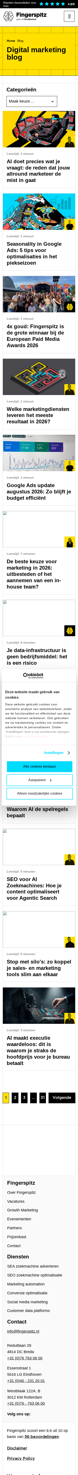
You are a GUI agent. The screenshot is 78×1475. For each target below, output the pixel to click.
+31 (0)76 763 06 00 (24, 1358)
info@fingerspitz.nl (23, 1331)
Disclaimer (17, 1448)
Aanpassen (37, 780)
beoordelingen (41, 1437)
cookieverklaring (35, 736)
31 (43, 1098)
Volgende (62, 1098)
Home (11, 40)
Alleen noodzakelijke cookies (39, 793)
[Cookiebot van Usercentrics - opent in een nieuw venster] (24, 676)
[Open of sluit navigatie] (69, 16)
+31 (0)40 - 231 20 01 (26, 1381)
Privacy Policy (21, 1459)
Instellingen (53, 753)
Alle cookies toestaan (39, 766)
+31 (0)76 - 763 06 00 (26, 1403)
